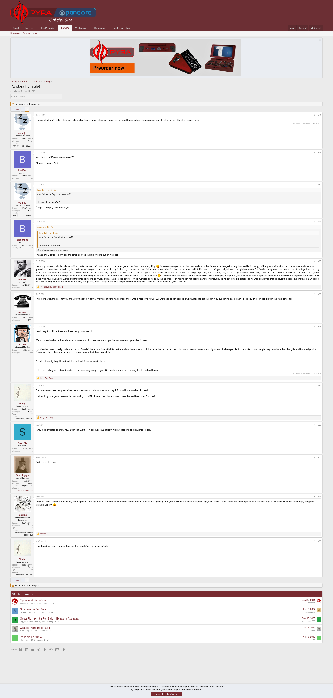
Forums (65, 27)
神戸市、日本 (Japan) (23, 146)
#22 (319, 152)
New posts (15, 33)
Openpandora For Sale (34, 600)
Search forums (30, 33)
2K (58, 621)
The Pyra (28, 27)
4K (54, 603)
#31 (319, 496)
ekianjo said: (43, 227)
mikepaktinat (310, 612)
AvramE (23, 612)
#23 (319, 184)
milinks (16, 90)
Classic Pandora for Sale (35, 628)
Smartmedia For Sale (33, 609)
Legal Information (121, 27)
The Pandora (47, 27)
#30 (319, 457)
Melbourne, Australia (24, 418)
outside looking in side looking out (24, 533)
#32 (319, 541)
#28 (319, 385)
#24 (319, 221)
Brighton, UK (27, 485)
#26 (319, 294)
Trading (46, 603)
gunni (22, 630)
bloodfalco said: (44, 189)
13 (49, 612)
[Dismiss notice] (319, 41)
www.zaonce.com (25, 490)
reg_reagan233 (26, 621)
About (16, 27)
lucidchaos (24, 603)
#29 (319, 424)
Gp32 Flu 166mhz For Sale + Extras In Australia (49, 618)
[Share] (314, 115)
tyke (21, 640)
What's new (81, 27)
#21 (319, 115)
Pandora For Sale (31, 637)
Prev (16, 109)
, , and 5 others (51, 287)
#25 (319, 261)
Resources (99, 27)
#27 (319, 326)
